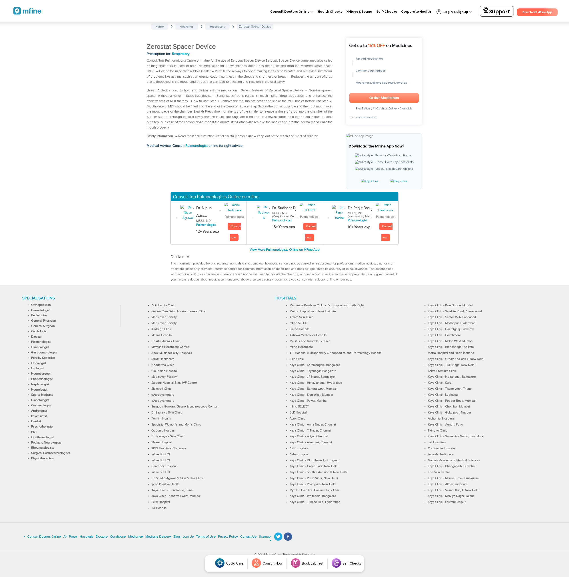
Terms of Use (205, 537)
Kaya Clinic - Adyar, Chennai (309, 436)
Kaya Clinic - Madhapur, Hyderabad (451, 323)
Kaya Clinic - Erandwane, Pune (172, 490)
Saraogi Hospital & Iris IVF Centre (174, 383)
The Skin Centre (439, 472)
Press (73, 537)
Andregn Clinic (161, 329)
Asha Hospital (299, 454)
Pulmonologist (196, 146)
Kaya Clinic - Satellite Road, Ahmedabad (455, 311)
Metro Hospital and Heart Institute (313, 311)
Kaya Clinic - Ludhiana (443, 395)
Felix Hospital (160, 502)
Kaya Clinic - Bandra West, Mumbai (313, 389)
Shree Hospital (161, 442)
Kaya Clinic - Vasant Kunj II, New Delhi (453, 490)
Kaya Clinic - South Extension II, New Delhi (318, 472)
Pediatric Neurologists (46, 442)
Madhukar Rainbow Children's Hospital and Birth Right (327, 305)
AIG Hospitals (299, 448)
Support (499, 11)
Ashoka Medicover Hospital (308, 335)
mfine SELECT (160, 454)
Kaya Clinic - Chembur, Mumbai (449, 406)
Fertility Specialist (43, 358)
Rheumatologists (42, 448)
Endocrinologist (41, 379)
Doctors (101, 537)
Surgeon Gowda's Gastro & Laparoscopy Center (184, 406)
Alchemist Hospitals (441, 418)
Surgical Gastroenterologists (50, 453)
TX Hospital (159, 508)
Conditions (118, 537)
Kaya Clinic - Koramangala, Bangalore (315, 365)
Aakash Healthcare (441, 454)
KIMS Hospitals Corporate (168, 448)
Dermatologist (40, 310)
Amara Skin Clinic (301, 317)
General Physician (43, 321)
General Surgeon (43, 326)
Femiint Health (161, 418)
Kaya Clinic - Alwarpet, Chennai (311, 442)
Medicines (135, 537)
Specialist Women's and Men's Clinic (176, 424)
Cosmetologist (41, 405)
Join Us (188, 537)
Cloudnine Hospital (164, 371)
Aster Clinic (297, 418)
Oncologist (38, 363)
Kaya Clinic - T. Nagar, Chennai (310, 430)
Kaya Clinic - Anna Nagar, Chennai (313, 424)
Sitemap (265, 537)
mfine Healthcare (301, 347)
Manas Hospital (161, 335)
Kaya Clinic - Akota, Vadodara (447, 484)
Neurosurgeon (41, 373)
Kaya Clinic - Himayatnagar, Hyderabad (316, 383)
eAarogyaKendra (162, 395)
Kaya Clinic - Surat (440, 383)
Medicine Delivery (158, 537)
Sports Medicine (42, 395)
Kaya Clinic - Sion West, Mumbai (311, 395)
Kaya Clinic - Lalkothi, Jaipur (447, 502)
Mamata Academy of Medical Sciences (454, 460)
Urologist (37, 368)
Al (64, 537)
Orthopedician (41, 305)
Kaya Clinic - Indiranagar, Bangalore (452, 377)
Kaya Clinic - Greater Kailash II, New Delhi (456, 359)
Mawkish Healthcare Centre (170, 347)
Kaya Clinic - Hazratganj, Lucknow (451, 329)
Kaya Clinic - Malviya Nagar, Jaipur (451, 496)
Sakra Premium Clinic (442, 371)
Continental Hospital (441, 448)
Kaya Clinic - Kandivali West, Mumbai (175, 496)
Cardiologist (39, 331)
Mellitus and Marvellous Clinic (310, 341)
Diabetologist (40, 400)
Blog (176, 537)
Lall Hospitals (437, 442)
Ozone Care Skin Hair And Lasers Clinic (178, 311)
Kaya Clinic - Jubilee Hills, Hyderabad (315, 502)
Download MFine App (537, 12)
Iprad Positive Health (165, 484)
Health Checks (330, 11)
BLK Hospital (298, 412)
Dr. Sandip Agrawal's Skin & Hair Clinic (177, 478)
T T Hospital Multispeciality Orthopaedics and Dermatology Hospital (336, 353)
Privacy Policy (228, 537)
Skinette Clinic (437, 430)
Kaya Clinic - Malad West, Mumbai (450, 341)
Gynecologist (40, 347)
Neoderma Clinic (162, 365)
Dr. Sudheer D (284, 208)
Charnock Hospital (163, 466)
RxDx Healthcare (162, 359)
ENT (34, 432)
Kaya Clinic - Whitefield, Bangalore (313, 496)
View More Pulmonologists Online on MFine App (285, 250)
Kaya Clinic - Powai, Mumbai (308, 401)
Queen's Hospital (163, 430)
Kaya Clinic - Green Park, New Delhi (314, 466)
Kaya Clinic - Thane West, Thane (450, 389)
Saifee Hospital (300, 329)
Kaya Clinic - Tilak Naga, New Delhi (451, 365)
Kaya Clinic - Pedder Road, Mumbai (451, 401)
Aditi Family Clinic (163, 305)
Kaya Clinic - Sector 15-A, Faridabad (452, 317)
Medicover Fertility (164, 317)
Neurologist (39, 389)
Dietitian (36, 337)
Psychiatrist (39, 416)
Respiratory (181, 54)
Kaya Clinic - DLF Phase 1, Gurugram (314, 460)
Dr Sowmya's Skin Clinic (167, 436)
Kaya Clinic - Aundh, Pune (445, 424)
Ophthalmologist (42, 437)
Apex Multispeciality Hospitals (171, 353)
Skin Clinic (297, 359)
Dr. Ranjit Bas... (360, 208)
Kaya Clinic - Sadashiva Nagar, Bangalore (455, 436)
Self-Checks (386, 11)
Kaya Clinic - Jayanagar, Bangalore (313, 371)
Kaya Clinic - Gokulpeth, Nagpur (449, 412)
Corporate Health (416, 11)
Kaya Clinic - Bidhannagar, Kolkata (451, 347)
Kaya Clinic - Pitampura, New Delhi (313, 484)
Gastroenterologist (44, 352)
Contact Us (248, 537)
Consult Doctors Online (290, 11)
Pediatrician (39, 315)
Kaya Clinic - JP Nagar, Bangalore (312, 377)
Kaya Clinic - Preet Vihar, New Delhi (314, 478)
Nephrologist (40, 384)
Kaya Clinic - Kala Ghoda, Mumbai (450, 305)
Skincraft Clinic (161, 389)
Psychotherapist (42, 426)
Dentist (36, 421)
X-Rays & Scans (359, 11)
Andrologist (39, 411)
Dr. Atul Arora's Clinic (165, 341)
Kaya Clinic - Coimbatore (444, 335)
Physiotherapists (42, 458)
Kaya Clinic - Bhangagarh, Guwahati (452, 466)
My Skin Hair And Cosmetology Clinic (315, 490)
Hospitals (86, 537)
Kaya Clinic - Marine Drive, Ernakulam (453, 478)
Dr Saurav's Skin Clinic (166, 412)
